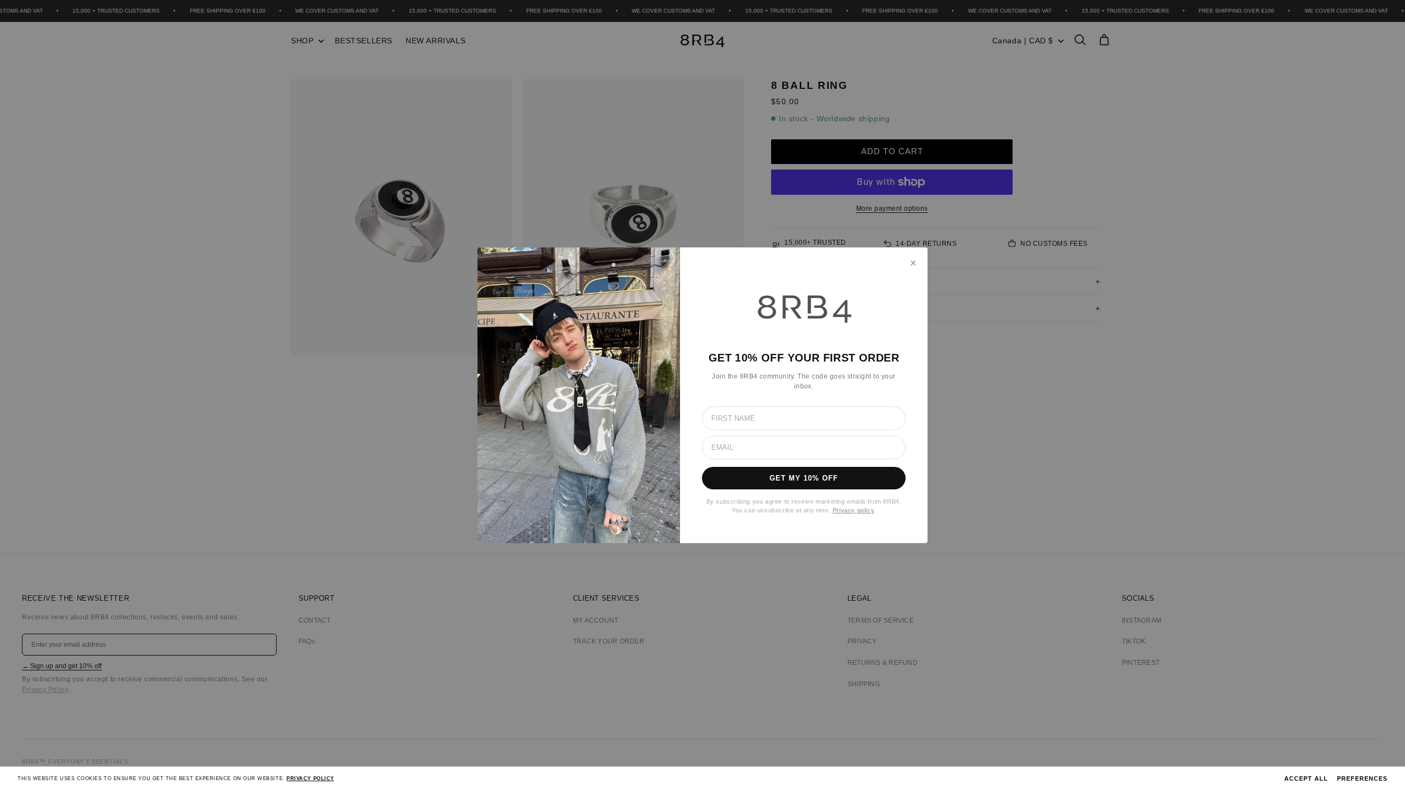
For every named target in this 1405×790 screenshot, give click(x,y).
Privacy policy (853, 510)
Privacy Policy (310, 778)
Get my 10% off (804, 478)
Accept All (1306, 778)
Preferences (1362, 778)
